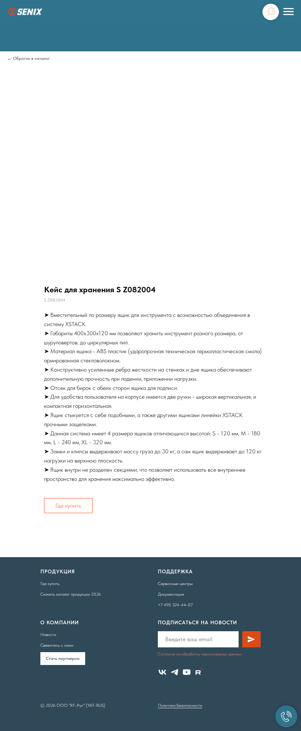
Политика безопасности (180, 705)
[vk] (162, 672)
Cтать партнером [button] (63, 658)
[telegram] (174, 672)
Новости (48, 634)
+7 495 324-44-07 (175, 604)
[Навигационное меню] (288, 11)
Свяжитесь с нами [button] (56, 645)
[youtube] (186, 672)
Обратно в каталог (31, 58)
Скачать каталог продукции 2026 (70, 594)
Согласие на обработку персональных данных (200, 654)
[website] (198, 672)
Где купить (68, 505)
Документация (171, 594)
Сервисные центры (175, 583)
